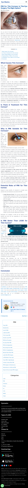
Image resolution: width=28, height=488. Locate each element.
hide (16, 49)
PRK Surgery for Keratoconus (9, 364)
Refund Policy (7, 485)
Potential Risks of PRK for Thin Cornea (9, 55)
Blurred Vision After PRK (8, 352)
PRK (2, 10)
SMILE (4, 393)
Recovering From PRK (7, 347)
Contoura (5, 383)
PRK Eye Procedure (7, 340)
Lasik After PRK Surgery (8, 355)
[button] (26, 2)
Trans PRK (5, 325)
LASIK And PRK (6, 332)
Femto (4, 386)
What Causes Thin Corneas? (7, 51)
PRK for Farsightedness (8, 350)
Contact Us (3, 435)
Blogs (2, 438)
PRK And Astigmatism (7, 345)
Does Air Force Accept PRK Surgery (10, 369)
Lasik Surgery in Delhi (17, 478)
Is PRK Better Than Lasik (8, 357)
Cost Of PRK (5, 330)
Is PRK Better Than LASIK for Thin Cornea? (10, 57)
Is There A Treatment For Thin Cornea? (9, 52)
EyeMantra (4, 286)
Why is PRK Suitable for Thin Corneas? (9, 54)
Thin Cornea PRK (6, 335)
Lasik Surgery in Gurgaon (11, 482)
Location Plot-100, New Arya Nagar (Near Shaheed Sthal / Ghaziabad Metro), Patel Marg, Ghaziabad (14, 472)
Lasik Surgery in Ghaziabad (14, 480)
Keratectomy (17, 40)
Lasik (4, 378)
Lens (4, 390)
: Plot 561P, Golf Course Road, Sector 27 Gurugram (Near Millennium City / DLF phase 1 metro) (14, 475)
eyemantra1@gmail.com (6, 294)
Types (4, 395)
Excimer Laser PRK (7, 337)
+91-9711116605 (6, 444)
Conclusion (4, 58)
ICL (4, 388)
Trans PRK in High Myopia (8, 359)
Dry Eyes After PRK (7, 342)
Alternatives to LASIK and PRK (9, 367)
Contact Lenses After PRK (8, 362)
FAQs (2, 437)
